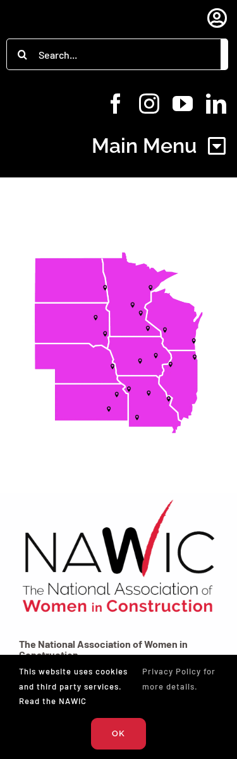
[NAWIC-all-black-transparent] (118, 500)
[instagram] (149, 103)
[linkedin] (216, 103)
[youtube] (183, 103)
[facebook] (116, 103)
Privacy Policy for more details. (179, 678)
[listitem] (194, 341)
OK (118, 733)
